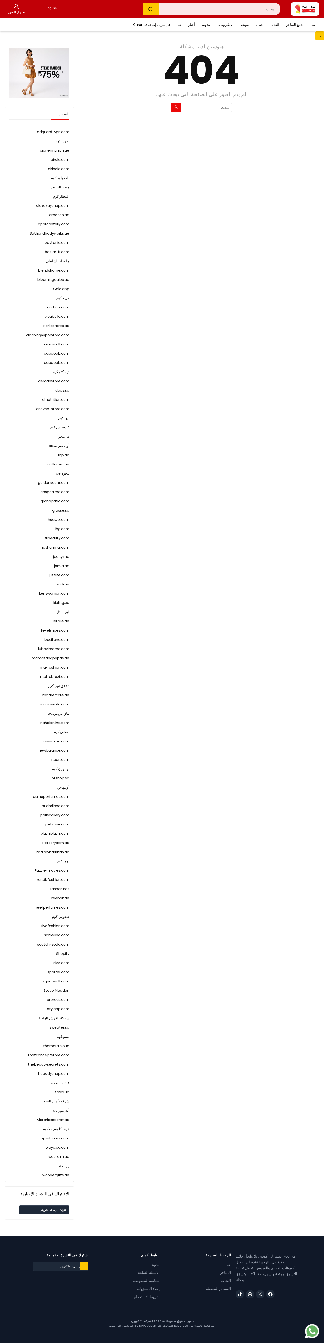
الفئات (274, 24)
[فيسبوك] (270, 1294)
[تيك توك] (240, 1294)
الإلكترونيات (225, 24)
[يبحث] (151, 9)
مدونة (206, 24)
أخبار (191, 24)
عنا (179, 24)
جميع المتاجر (294, 24)
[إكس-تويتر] (260, 1294)
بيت (313, 24)
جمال (259, 24)
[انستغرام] (250, 1294)
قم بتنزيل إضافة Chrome (151, 24)
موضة (245, 24)
